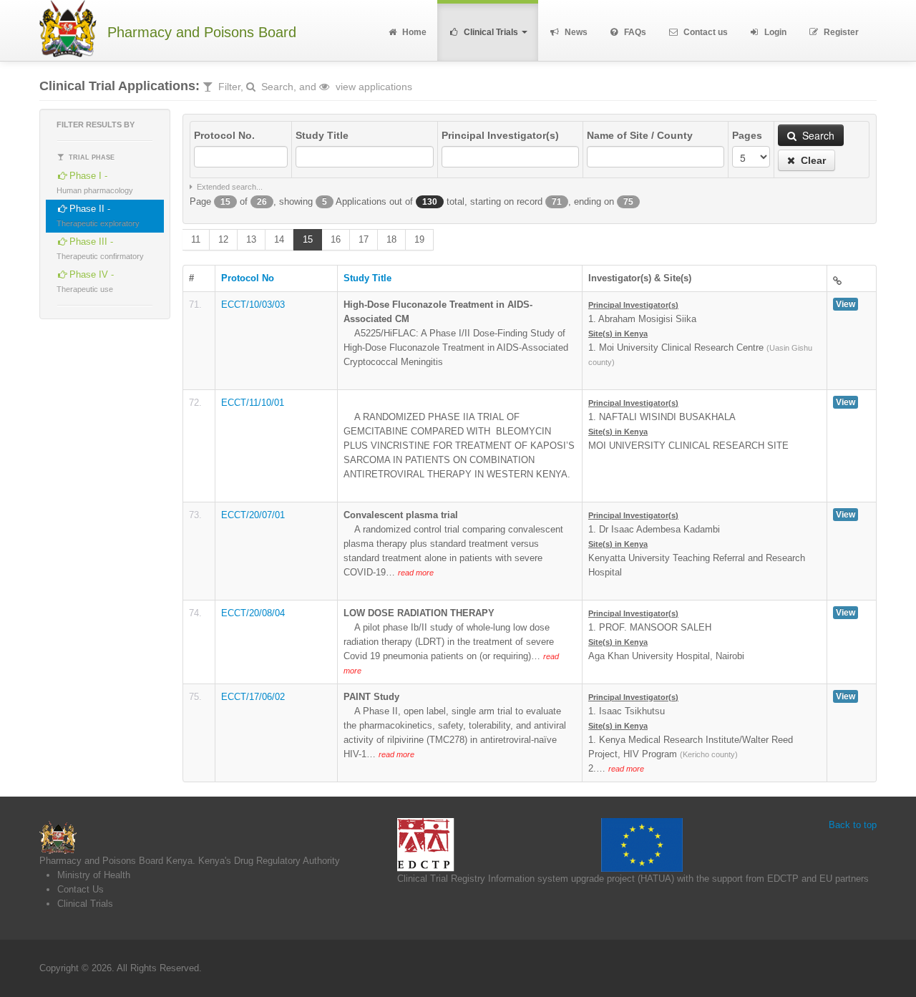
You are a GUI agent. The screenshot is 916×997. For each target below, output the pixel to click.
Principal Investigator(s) (500, 135)
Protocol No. (224, 135)
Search (816, 135)
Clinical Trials (491, 32)
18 (391, 239)
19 (419, 239)
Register (840, 32)
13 (251, 239)
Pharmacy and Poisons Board (201, 32)
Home (413, 32)
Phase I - (95, 182)
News (575, 32)
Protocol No (247, 278)
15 (308, 239)
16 (336, 239)
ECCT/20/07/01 (253, 515)
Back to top (853, 825)
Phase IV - (85, 281)
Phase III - (100, 248)
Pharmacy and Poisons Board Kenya (116, 860)
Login (774, 32)
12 (223, 239)
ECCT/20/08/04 (253, 613)
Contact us (704, 32)
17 (364, 239)
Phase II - (98, 215)
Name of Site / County (640, 135)
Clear (812, 160)
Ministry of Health (93, 875)
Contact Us (80, 889)
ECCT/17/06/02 (253, 696)
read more (416, 572)
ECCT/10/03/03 (253, 304)
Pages (747, 135)
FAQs (634, 32)
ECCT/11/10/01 (252, 402)
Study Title (322, 135)
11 (195, 239)
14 (279, 239)
